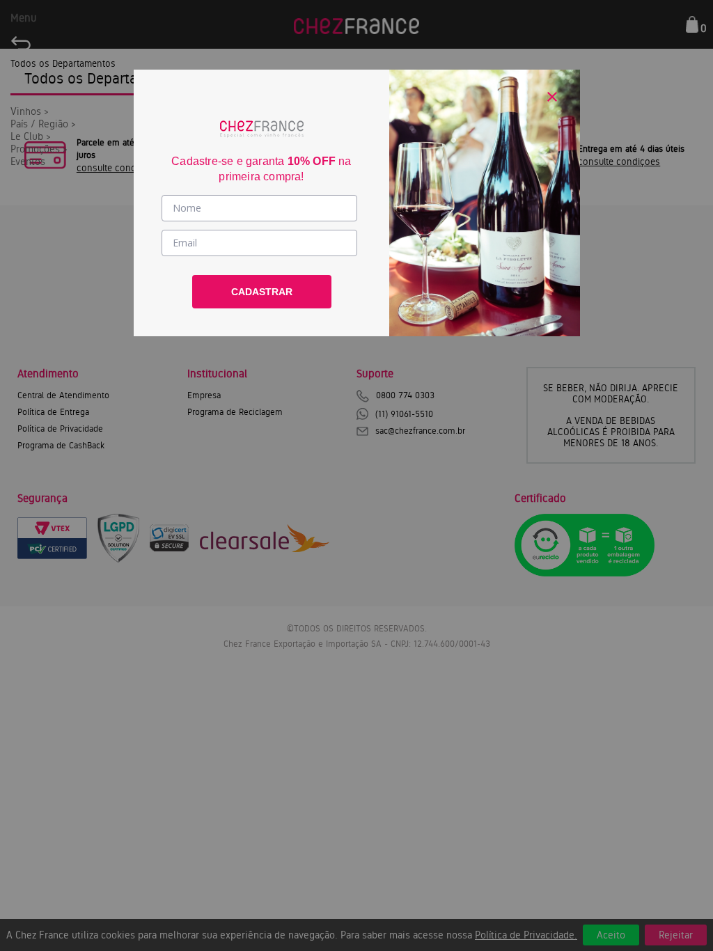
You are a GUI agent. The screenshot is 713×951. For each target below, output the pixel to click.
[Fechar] (552, 97)
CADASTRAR (261, 291)
